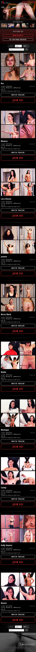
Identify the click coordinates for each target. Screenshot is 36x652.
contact (14, 7)
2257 (2, 636)
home (2, 7)
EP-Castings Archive (18, 39)
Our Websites (26, 7)
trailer (8, 7)
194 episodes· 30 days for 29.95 (18, 17)
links (20, 7)
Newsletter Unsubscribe (28, 634)
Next (26, 46)
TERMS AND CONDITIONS (7, 634)
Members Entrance (29, 2)
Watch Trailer (18, 95)
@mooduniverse (27, 644)
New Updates (18, 35)
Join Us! (18, 100)
